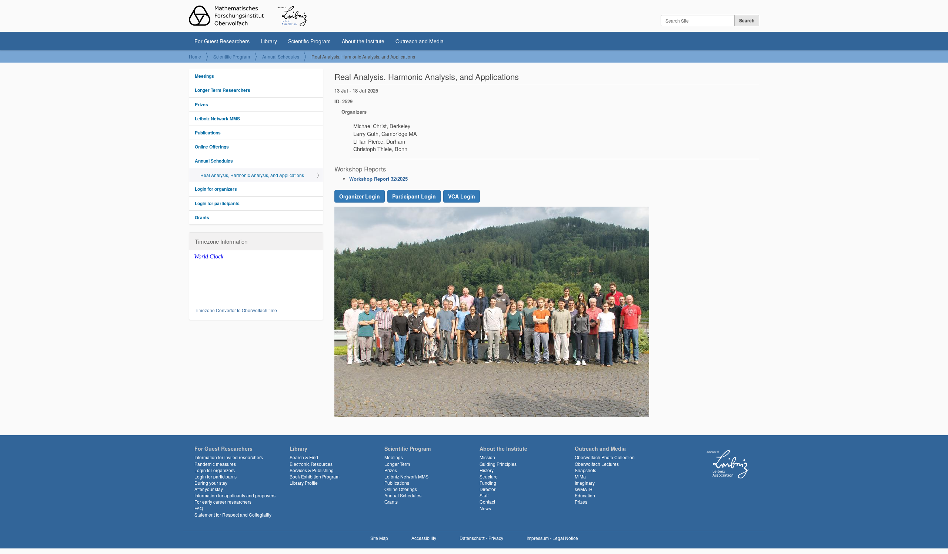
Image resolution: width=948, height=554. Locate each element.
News (485, 508)
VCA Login (461, 196)
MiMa (580, 476)
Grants (202, 217)
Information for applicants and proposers (235, 495)
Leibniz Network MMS (217, 118)
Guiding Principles (498, 464)
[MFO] (248, 16)
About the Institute (363, 41)
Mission (487, 457)
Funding (488, 483)
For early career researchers (222, 501)
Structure (489, 476)
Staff (484, 495)
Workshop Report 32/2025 (378, 178)
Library (269, 41)
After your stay (208, 489)
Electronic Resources (311, 464)
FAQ (198, 508)
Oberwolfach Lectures (597, 464)
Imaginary (585, 483)
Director (487, 489)
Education (585, 495)
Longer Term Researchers (222, 90)
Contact (487, 501)
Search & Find (304, 457)
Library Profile (304, 483)
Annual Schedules (280, 56)
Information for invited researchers (228, 457)
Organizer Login (359, 196)
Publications (208, 132)
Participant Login (414, 196)
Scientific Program (309, 41)
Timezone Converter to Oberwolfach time (236, 310)
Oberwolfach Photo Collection (605, 457)
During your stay (210, 483)
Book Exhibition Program (315, 476)
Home (195, 56)
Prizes (201, 104)
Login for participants (217, 203)
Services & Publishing (312, 470)
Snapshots (585, 470)
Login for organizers (216, 189)
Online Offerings (212, 146)
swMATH (583, 489)
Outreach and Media (419, 41)
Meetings (204, 76)
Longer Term (397, 464)
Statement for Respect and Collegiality (232, 514)
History (487, 470)
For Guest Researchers (222, 41)
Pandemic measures (215, 464)
